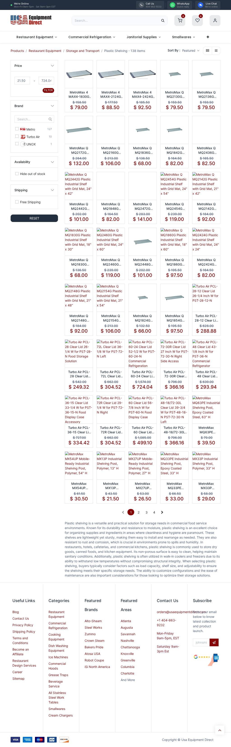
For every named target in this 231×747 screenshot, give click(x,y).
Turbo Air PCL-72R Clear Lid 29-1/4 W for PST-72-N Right (110, 430)
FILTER (48, 90)
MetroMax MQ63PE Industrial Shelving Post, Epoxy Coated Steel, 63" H (206, 430)
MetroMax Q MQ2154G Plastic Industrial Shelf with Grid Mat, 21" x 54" (111, 318)
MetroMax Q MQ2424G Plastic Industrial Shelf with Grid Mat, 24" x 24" (206, 262)
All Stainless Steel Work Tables (57, 697)
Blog (15, 612)
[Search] (162, 20)
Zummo (90, 634)
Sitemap (18, 678)
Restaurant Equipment (45, 51)
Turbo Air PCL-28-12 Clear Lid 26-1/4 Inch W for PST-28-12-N (206, 318)
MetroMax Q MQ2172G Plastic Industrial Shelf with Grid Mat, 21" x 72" (79, 150)
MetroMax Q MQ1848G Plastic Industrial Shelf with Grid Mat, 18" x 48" (111, 206)
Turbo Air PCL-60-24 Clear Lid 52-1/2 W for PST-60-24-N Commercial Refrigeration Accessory (142, 374)
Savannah (128, 634)
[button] (190, 51)
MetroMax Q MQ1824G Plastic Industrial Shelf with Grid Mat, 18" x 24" (143, 318)
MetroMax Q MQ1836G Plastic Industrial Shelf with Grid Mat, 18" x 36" (143, 150)
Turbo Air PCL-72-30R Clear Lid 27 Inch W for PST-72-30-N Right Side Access (174, 374)
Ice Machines (58, 657)
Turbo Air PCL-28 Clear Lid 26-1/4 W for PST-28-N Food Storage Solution (78, 374)
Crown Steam (94, 640)
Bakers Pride (94, 647)
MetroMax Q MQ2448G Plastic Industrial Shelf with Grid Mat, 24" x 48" (143, 262)
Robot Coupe (94, 660)
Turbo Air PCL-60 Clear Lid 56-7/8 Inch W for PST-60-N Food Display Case (142, 430)
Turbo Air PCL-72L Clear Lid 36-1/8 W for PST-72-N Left (111, 374)
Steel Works (93, 627)
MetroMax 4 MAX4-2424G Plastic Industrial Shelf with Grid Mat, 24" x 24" (143, 94)
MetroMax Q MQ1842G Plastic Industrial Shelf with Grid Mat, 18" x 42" (174, 150)
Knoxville (127, 654)
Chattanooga (130, 647)
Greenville (128, 660)
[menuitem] (37, 37)
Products (17, 51)
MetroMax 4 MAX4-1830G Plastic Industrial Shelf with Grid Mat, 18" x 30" (79, 94)
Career (17, 672)
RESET (34, 218)
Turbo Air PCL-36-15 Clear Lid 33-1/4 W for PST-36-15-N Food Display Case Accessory (78, 430)
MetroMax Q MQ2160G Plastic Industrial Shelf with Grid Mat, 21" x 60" (111, 150)
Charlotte (127, 673)
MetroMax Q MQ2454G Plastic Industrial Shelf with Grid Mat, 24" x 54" (174, 206)
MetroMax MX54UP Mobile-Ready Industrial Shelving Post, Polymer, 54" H (79, 486)
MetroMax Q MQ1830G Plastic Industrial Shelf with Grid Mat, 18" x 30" (79, 262)
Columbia (127, 667)
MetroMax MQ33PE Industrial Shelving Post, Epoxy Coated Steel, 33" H (174, 486)
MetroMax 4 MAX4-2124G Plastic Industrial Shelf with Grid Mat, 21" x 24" (111, 94)
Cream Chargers (61, 715)
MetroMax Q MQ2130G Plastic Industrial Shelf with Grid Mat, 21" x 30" (174, 94)
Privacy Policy (22, 625)
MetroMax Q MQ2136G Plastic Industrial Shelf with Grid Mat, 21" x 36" (206, 94)
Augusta (127, 627)
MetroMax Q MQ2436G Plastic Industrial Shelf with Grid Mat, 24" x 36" (206, 150)
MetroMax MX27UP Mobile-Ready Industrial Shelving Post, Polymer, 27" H (142, 486)
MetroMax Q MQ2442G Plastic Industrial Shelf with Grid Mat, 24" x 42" (79, 206)
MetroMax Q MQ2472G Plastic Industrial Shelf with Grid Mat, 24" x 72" (143, 206)
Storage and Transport (82, 51)
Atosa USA (92, 654)
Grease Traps (58, 675)
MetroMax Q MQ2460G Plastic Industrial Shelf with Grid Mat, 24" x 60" (111, 262)
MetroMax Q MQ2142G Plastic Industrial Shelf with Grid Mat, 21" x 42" (206, 206)
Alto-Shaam (93, 621)
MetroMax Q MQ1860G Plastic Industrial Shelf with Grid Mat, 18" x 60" (174, 262)
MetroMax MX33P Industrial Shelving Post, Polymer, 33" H (206, 486)
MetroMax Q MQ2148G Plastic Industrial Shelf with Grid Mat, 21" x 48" (79, 318)
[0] (179, 20)
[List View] (216, 51)
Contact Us (20, 618)
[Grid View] (207, 51)
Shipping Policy (23, 631)
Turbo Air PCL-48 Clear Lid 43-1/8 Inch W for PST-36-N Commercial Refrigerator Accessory (206, 374)
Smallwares (57, 709)
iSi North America (97, 667)
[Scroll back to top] (219, 730)
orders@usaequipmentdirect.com (181, 612)
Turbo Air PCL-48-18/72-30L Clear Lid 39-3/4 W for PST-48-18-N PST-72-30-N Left (174, 430)
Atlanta (126, 621)
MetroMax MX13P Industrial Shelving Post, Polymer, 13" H (111, 486)
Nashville (127, 640)
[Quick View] (90, 68)
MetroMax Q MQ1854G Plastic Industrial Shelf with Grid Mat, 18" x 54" (174, 318)
